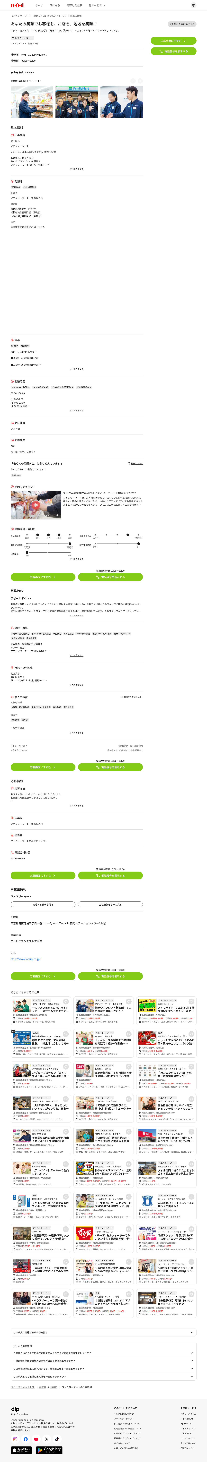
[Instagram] (15, 1439)
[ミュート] (57, 515)
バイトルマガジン (188, 1428)
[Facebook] (25, 1439)
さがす (39, 5)
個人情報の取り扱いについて (127, 1423)
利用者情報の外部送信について (128, 1428)
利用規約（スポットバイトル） (128, 1433)
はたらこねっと (187, 1438)
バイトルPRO (186, 1433)
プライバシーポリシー (124, 1418)
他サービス (95, 5)
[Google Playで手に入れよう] (49, 1450)
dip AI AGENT (186, 1423)
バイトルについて (122, 1443)
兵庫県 (42, 1387)
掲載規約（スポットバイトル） (128, 1438)
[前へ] (133, 81)
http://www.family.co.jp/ (26, 959)
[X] (46, 1439)
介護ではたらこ (187, 1448)
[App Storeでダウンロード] (21, 1450)
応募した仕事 (74, 5)
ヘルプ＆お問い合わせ (124, 1413)
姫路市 (54, 1387)
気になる (55, 5)
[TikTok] (57, 1439)
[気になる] (66, 1001)
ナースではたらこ (188, 1443)
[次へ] (140, 81)
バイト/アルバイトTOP (23, 1387)
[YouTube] (36, 1439)
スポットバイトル (188, 1413)
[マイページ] (194, 5)
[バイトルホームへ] (17, 5)
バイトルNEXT (186, 1418)
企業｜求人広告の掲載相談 (126, 1448)
